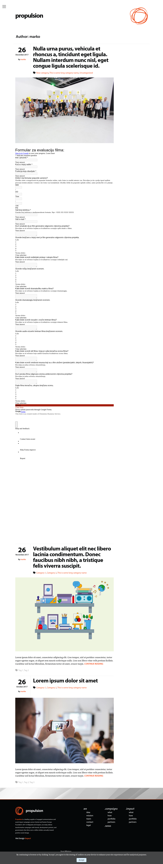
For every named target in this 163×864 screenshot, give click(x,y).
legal (88, 825)
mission (89, 816)
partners (111, 822)
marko (23, 60)
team (88, 819)
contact (89, 822)
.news (108, 826)
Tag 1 (20, 670)
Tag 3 (32, 782)
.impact (130, 808)
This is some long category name (64, 73)
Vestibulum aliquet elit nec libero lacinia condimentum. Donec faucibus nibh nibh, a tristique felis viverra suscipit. (72, 557)
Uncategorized (86, 73)
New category (42, 73)
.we (85, 808)
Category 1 (41, 573)
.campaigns (111, 808)
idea (88, 812)
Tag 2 (26, 670)
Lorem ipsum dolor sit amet (65, 681)
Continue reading (93, 664)
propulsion (29, 16)
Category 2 (52, 573)
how (110, 816)
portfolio (111, 819)
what (110, 812)
